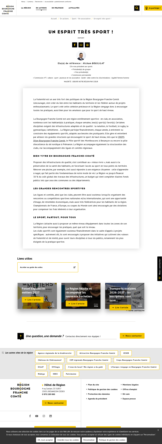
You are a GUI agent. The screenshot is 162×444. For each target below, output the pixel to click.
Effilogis (56, 367)
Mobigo (41, 374)
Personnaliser (89, 440)
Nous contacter (159, 267)
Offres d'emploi (130, 389)
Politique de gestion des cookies (103, 389)
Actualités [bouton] (74, 8)
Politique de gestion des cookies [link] (112, 440)
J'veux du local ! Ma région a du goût (85, 367)
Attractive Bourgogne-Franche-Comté (97, 353)
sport (81, 38)
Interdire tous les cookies (68, 440)
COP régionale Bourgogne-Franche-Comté (89, 360)
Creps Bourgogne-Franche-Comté (131, 360)
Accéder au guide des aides (31, 267)
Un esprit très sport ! (102, 18)
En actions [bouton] (41, 8)
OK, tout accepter (45, 440)
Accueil (54, 18)
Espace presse (129, 398)
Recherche (39, 2)
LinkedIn (50, 416)
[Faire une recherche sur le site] (137, 8)
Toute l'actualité (136, 311)
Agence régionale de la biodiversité (55, 353)
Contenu (30, 2)
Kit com (126, 394)
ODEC (55, 374)
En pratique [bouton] (58, 8)
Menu (23, 2)
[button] (74, 44)
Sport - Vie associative (81, 18)
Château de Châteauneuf (50, 360)
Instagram (44, 416)
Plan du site (93, 384)
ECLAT (41, 367)
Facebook (30, 416)
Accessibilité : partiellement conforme (58, 2)
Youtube (36, 416)
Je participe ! (154, 8)
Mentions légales (131, 384)
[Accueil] (8, 7)
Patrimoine (71, 374)
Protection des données (99, 394)
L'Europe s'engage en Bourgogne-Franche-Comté (134, 367)
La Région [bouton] (26, 8)
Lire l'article (34, 299)
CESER (126, 353)
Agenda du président (97, 398)
